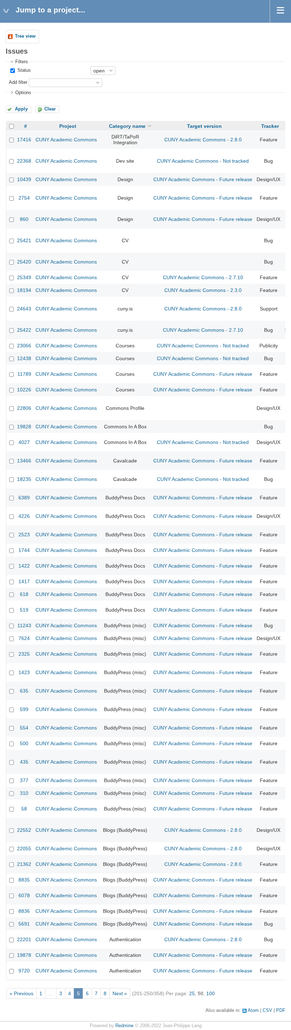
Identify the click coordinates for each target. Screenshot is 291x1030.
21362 (24, 864)
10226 (24, 389)
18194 (24, 290)
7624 (24, 638)
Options (23, 92)
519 (24, 610)
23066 (24, 345)
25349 (24, 277)
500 (24, 743)
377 (24, 780)
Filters (21, 61)
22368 (24, 161)
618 (24, 594)
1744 (24, 550)
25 (192, 993)
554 (24, 728)
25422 (24, 330)
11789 (24, 374)
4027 (24, 442)
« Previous (21, 993)
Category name (127, 126)
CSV (267, 1010)
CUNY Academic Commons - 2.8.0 (203, 139)
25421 (24, 240)
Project (67, 126)
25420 (24, 262)
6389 (24, 497)
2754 (24, 198)
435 (24, 762)
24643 (24, 308)
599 (24, 709)
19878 (24, 955)
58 (24, 809)
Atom (253, 1010)
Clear (50, 109)
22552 (24, 830)
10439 (24, 179)
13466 (24, 461)
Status (23, 70)
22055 (24, 848)
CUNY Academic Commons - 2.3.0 (203, 290)
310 (24, 793)
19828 (24, 426)
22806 (24, 408)
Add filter (18, 82)
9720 (24, 971)
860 (24, 219)
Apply (21, 109)
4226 (24, 516)
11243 (24, 625)
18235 (24, 479)
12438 (24, 358)
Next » (119, 993)
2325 (24, 654)
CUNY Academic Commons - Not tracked (203, 161)
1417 (24, 581)
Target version (204, 126)
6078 (24, 895)
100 (210, 993)
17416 (24, 139)
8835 (24, 880)
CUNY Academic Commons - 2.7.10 (203, 277)
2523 (24, 534)
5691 (24, 924)
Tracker (270, 126)
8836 (24, 911)
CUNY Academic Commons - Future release (202, 179)
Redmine (124, 1025)
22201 (24, 939)
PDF (280, 1010)
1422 (24, 566)
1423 (24, 672)
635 (24, 691)
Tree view (25, 36)
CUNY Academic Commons (66, 139)
